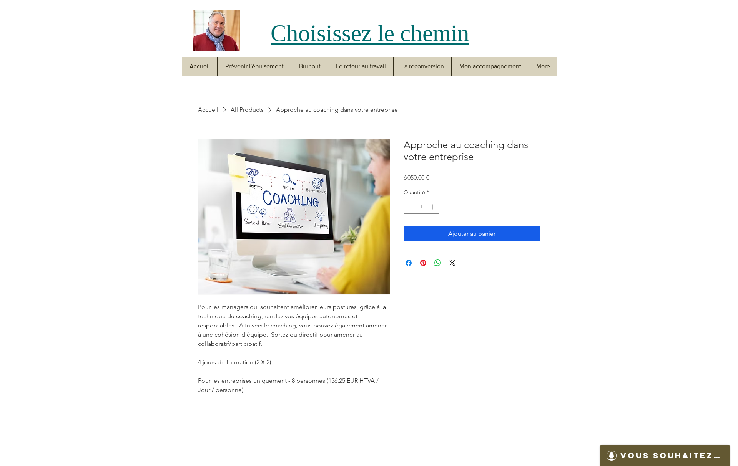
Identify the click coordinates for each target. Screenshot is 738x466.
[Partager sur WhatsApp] (437, 263)
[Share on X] (452, 263)
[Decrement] (409, 206)
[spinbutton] (421, 206)
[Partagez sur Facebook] (408, 263)
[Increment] (433, 206)
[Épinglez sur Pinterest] (423, 263)
